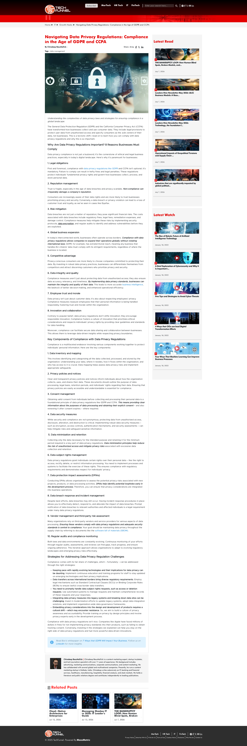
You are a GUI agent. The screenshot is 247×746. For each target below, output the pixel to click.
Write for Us (152, 737)
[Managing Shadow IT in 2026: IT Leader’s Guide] (95, 701)
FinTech (135, 5)
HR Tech (118, 5)
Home (47, 25)
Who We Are (190, 737)
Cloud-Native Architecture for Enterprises (58, 713)
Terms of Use (161, 737)
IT (127, 5)
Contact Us (198, 737)
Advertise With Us (141, 737)
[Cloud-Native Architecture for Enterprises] (63, 701)
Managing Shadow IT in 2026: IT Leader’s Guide (94, 713)
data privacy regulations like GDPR (101, 169)
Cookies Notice (171, 737)
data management (57, 51)
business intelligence (132, 285)
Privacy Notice (129, 737)
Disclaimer (181, 737)
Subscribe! (91, 5)
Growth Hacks (65, 25)
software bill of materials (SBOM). (112, 531)
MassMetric (83, 740)
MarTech (106, 5)
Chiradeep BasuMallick (73, 659)
